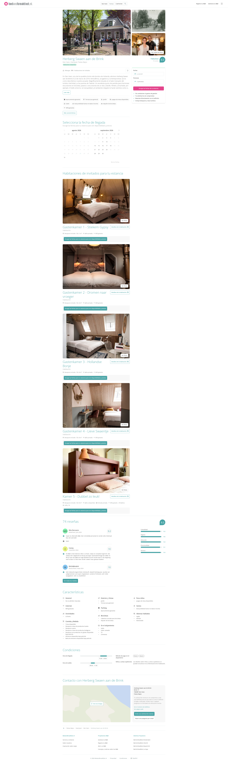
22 (84, 149)
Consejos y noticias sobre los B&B (108, 749)
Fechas (111, 4)
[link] (18, 4)
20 (76, 149)
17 (64, 149)
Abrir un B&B (102, 746)
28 (80, 153)
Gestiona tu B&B (103, 740)
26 (72, 153)
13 (76, 145)
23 (88, 149)
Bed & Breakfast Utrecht (141, 743)
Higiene (143, 535)
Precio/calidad (145, 545)
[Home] (64, 728)
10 (64, 145)
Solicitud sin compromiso (69, 64)
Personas (136, 78)
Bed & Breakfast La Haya (141, 749)
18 (68, 149)
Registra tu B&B (102, 743)
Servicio (143, 550)
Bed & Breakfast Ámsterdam (142, 740)
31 (64, 157)
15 (84, 145)
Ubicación (144, 540)
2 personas (119, 4)
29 (84, 153)
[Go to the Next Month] (118, 130)
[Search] (125, 4)
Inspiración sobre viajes (70, 746)
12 (72, 145)
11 (68, 145)
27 (76, 153)
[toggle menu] (221, 3)
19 (72, 149)
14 (80, 145)
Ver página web (138, 709)
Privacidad (113, 758)
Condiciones (123, 758)
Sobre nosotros (67, 743)
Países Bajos (82, 62)
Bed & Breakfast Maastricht (142, 746)
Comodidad (144, 529)
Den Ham (104, 4)
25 (68, 153)
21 (80, 149)
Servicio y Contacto (68, 740)
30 (88, 153)
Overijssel (73, 62)
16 (88, 145)
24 (64, 153)
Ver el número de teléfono (142, 707)
